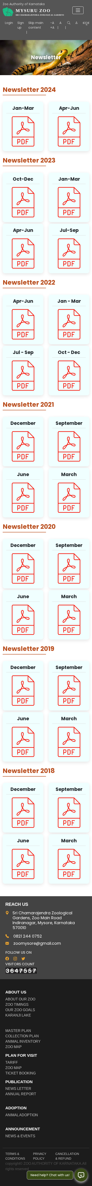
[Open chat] (81, 1175)
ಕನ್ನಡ (86, 23)
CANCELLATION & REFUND (67, 1156)
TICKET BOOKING (20, 1073)
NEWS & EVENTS (20, 1136)
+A (52, 27)
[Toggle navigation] (78, 10)
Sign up (20, 25)
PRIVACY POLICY (39, 1156)
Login (9, 23)
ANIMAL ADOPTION (21, 1115)
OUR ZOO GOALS (20, 1010)
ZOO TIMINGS (17, 1004)
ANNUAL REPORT (20, 1094)
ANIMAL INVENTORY (23, 1041)
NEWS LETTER (18, 1089)
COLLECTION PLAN (22, 1036)
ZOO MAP (13, 1047)
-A (52, 23)
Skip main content (35, 25)
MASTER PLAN (18, 1031)
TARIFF (11, 1062)
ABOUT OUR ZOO (20, 999)
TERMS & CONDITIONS (15, 1156)
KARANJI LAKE (18, 1015)
